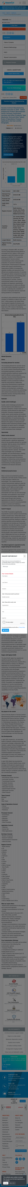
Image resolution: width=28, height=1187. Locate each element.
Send (6, 630)
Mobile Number (5, 597)
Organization (5, 605)
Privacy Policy (22, 627)
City (3, 611)
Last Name (4, 582)
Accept (6, 1183)
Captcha (4, 618)
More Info (12, 1183)
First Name (4, 576)
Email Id (4, 588)
